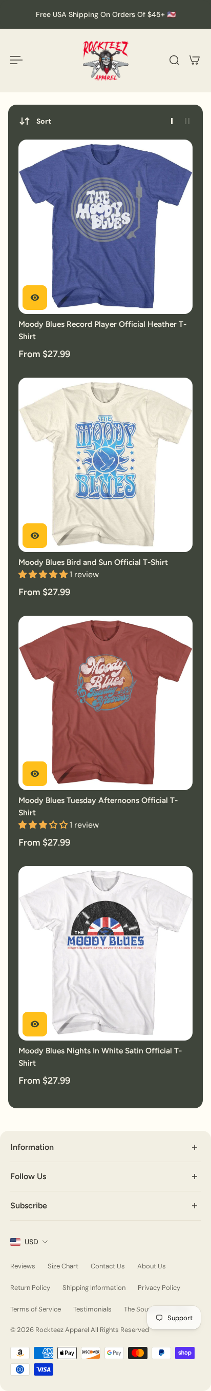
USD (31, 1241)
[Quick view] (35, 297)
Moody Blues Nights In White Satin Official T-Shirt (100, 1057)
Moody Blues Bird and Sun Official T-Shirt (93, 562)
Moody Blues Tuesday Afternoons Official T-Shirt (98, 806)
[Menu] (16, 60)
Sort (43, 121)
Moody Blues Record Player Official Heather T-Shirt (102, 330)
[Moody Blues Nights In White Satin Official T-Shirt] (105, 953)
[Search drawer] (174, 60)
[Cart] (194, 60)
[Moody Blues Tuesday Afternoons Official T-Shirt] (105, 703)
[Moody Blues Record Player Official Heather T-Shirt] (105, 227)
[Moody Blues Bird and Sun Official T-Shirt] (105, 465)
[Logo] (105, 60)
